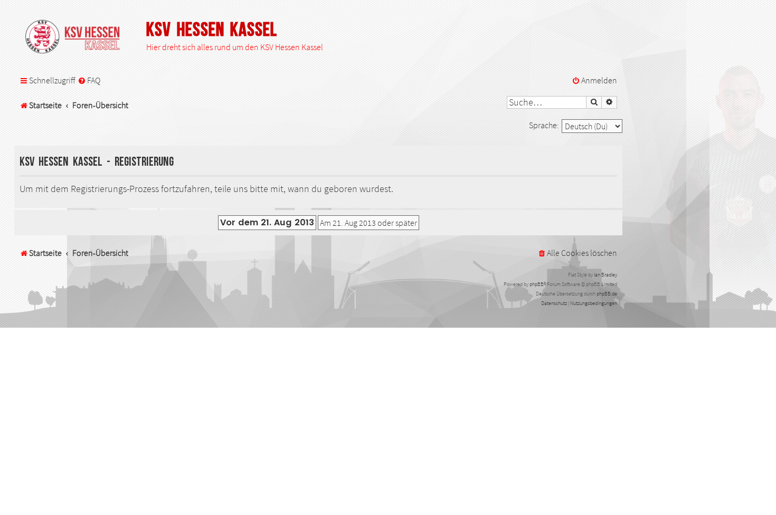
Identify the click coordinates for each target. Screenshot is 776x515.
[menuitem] (89, 80)
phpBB (536, 284)
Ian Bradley (605, 274)
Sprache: (544, 125)
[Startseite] (77, 37)
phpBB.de (607, 293)
